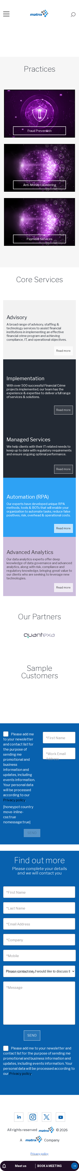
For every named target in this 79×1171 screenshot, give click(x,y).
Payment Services (39, 239)
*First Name (55, 738)
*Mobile (12, 956)
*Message (14, 988)
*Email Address (18, 924)
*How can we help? (21, 972)
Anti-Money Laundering (39, 185)
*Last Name (15, 908)
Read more (63, 350)
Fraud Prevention (39, 131)
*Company (14, 940)
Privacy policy (14, 800)
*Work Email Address (56, 756)
